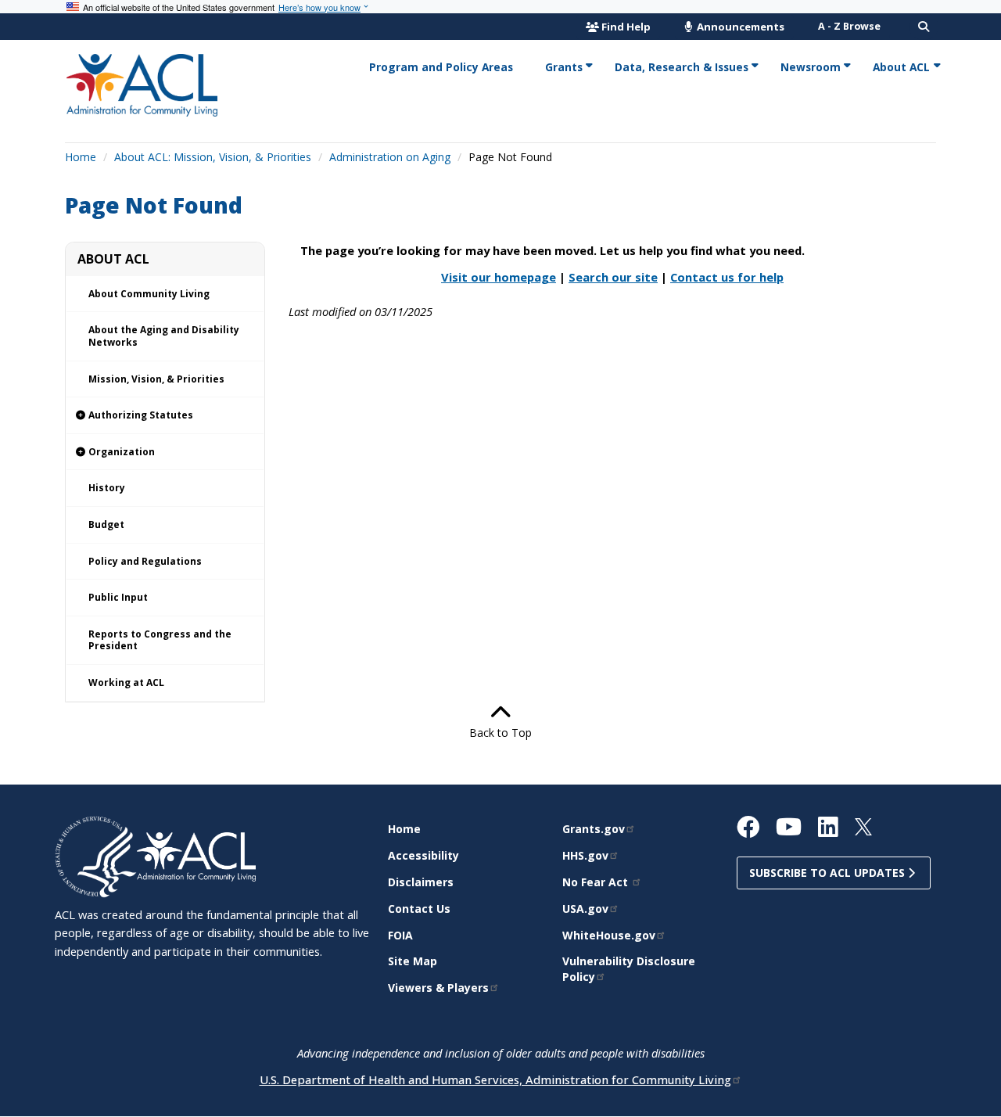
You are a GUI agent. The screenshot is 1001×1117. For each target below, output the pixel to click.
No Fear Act (596, 882)
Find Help (626, 27)
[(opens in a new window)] (96, 855)
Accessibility (423, 855)
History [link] (106, 487)
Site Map (412, 961)
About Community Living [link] (149, 293)
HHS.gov (585, 855)
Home (80, 156)
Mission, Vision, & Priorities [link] (156, 379)
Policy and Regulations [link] (145, 561)
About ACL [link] (901, 66)
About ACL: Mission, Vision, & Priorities (212, 156)
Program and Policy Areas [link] (441, 66)
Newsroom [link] (810, 66)
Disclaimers (421, 882)
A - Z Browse (849, 26)
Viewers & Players (438, 987)
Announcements (739, 27)
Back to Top (500, 732)
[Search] (923, 26)
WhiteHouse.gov (608, 935)
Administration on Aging (389, 156)
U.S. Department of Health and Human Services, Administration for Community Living (495, 1079)
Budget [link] (106, 524)
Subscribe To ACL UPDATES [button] (828, 872)
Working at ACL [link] (126, 682)
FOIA (400, 935)
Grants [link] (564, 66)
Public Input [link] (118, 597)
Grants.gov (593, 828)
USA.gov (585, 908)
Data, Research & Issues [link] (681, 66)
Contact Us (419, 908)
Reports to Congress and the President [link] (159, 640)
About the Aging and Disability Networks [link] (163, 336)
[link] (165, 415)
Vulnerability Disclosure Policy (628, 969)
